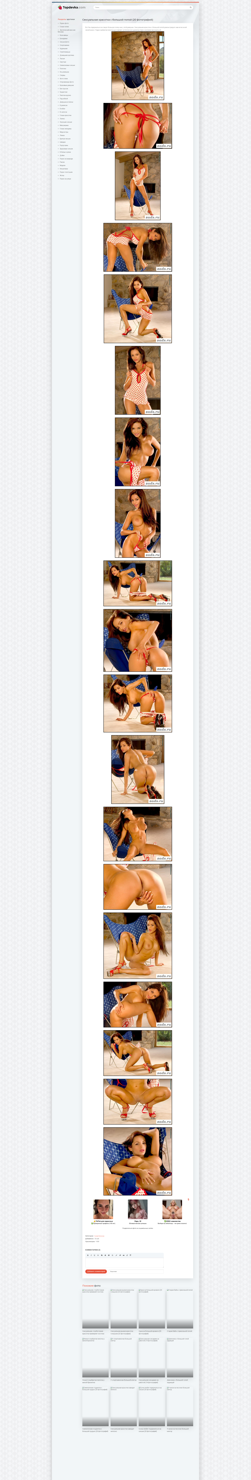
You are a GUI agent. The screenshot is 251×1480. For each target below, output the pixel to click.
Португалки (64, 145)
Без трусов (64, 89)
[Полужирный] (87, 1255)
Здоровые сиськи (66, 149)
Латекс (62, 119)
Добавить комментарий (96, 1271)
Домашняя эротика (67, 55)
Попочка (63, 69)
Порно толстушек (66, 172)
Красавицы (64, 35)
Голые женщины (65, 129)
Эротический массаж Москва (66, 31)
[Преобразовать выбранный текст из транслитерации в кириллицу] (127, 1255)
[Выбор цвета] (116, 1255)
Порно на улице (65, 179)
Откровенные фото (67, 82)
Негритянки (64, 169)
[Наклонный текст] (91, 1255)
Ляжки (62, 135)
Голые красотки (65, 115)
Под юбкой (64, 99)
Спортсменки (64, 45)
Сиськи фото (64, 42)
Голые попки (64, 27)
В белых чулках (65, 152)
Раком (62, 162)
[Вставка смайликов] (112, 1255)
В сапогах (63, 112)
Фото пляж (64, 79)
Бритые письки (65, 139)
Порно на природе (66, 159)
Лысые (62, 59)
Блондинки (63, 38)
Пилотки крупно (65, 95)
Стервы (62, 75)
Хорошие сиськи (66, 122)
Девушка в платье (66, 102)
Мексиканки (64, 125)
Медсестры (64, 132)
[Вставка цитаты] (123, 1255)
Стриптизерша (65, 52)
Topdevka (74, 7)
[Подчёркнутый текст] (94, 1255)
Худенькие (63, 49)
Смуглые (63, 62)
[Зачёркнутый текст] (98, 1255)
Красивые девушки (67, 85)
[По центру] (105, 1255)
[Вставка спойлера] (130, 1255)
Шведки (62, 142)
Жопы (62, 175)
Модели (62, 165)
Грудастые (63, 92)
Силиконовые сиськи (67, 65)
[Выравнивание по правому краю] (108, 1255)
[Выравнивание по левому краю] (101, 1255)
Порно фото (64, 23)
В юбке (62, 109)
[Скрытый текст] (120, 1255)
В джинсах (63, 105)
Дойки (62, 155)
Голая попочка (99, 1236)
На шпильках (64, 72)
